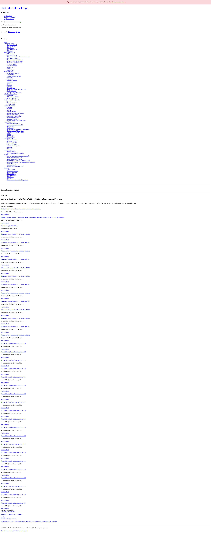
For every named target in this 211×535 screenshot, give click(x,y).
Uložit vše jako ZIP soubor (8, 511)
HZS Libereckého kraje (14, 8)
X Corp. (14, 514)
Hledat (2, 21)
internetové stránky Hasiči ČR (8, 518)
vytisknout (3, 514)
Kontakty (11, 530)
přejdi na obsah (8, 16)
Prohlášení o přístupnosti (20, 530)
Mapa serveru (11, 32)
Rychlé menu (4, 24)
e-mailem (9, 514)
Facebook (20, 514)
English (18, 32)
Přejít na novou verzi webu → (118, 2)
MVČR (3, 517)
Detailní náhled (5, 214)
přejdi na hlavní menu (9, 17)
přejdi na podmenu (9, 19)
